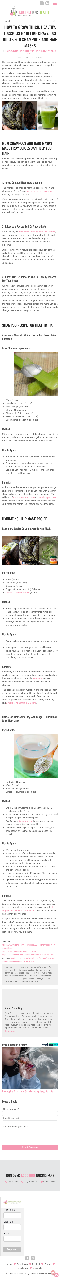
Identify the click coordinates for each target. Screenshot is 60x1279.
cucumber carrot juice (24, 497)
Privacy (47, 1264)
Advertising (22, 1264)
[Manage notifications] (53, 1272)
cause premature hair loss (39, 191)
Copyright (37, 1268)
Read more (10, 1031)
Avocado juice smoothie (17, 592)
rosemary (37, 678)
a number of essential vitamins (21, 703)
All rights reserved (15, 1273)
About (9, 1264)
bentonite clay (26, 821)
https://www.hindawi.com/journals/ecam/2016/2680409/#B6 (27, 955)
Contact (36, 1264)
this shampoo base (47, 497)
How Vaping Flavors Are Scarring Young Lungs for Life (27, 1091)
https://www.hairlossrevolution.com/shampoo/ (21, 951)
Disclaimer (23, 1268)
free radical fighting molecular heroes (37, 231)
